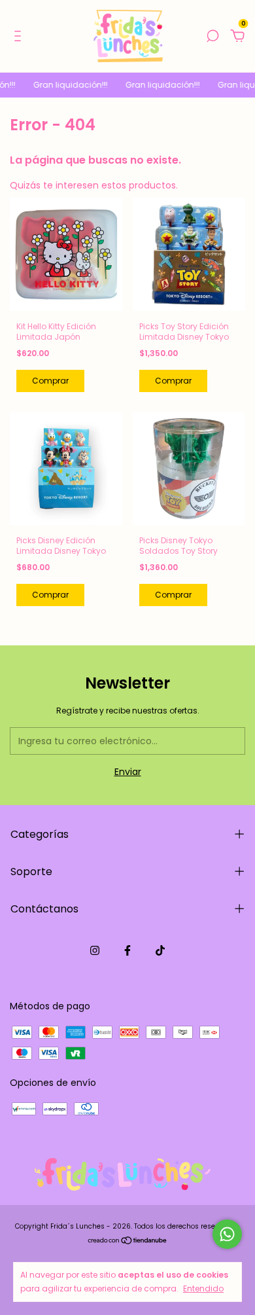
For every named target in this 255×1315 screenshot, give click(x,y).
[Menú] (20, 37)
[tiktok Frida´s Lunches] (160, 950)
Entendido (203, 1288)
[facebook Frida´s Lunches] (127, 950)
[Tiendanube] (128, 1241)
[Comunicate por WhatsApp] (227, 1234)
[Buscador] (212, 37)
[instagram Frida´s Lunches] (95, 950)
